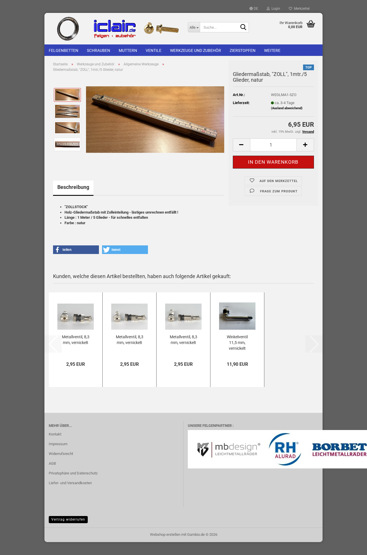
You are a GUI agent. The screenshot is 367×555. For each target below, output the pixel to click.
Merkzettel (301, 9)
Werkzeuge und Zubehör (195, 50)
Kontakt (55, 434)
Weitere (272, 50)
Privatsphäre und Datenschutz (73, 473)
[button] (253, 8)
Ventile (153, 50)
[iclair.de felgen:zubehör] (114, 28)
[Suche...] (243, 27)
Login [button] (275, 9)
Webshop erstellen (165, 534)
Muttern (128, 50)
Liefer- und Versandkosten (70, 483)
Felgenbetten (63, 50)
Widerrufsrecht (61, 454)
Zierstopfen (242, 50)
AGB (52, 463)
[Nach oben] (351, 546)
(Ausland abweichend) (286, 108)
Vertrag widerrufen (68, 519)
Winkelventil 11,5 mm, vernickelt (237, 343)
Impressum (58, 444)
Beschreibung (73, 187)
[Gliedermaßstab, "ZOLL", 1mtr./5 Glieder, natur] (155, 119)
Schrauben (98, 50)
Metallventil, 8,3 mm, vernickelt (75, 340)
